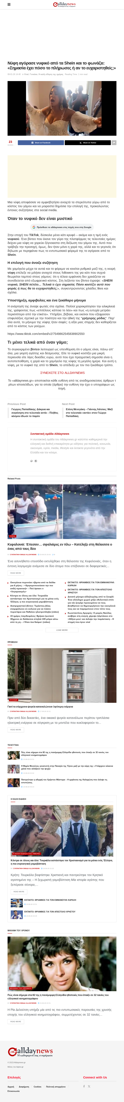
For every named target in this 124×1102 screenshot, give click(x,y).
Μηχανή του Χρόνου (20, 988)
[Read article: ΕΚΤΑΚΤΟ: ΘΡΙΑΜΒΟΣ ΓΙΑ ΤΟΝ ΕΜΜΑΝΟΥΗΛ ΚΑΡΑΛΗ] (17, 903)
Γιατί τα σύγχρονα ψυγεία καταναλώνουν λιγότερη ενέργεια (40, 706)
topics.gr (19, 1067)
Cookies (37, 1087)
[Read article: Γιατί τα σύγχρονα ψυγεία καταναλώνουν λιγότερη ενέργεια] (62, 675)
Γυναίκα (33, 74)
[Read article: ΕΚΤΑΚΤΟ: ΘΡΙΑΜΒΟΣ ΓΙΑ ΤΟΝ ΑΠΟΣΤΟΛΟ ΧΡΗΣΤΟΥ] (17, 914)
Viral (26, 74)
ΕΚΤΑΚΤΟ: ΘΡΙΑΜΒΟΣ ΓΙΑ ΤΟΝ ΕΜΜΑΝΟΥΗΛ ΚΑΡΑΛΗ (50, 900)
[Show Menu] (9, 4)
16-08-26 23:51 (31, 904)
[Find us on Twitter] (89, 1086)
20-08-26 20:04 (45, 554)
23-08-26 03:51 (45, 1003)
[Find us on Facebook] (84, 1086)
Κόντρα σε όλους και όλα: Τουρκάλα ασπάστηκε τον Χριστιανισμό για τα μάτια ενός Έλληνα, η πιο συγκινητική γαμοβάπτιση (34, 598)
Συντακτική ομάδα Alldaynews (49, 433)
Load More (62, 630)
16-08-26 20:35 (31, 916)
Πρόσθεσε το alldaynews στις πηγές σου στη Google (64, 227)
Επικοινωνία (14, 1091)
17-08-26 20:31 (45, 711)
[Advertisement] (62, 35)
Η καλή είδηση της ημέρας (51, 74)
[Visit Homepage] (64, 4)
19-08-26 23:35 (48, 868)
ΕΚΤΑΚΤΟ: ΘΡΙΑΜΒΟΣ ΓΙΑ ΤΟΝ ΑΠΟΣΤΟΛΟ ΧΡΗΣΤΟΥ (49, 912)
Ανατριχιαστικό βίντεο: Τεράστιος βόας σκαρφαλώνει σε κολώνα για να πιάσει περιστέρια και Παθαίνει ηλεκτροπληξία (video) (34, 609)
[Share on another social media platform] (114, 142)
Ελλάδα (13, 700)
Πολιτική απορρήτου (56, 1087)
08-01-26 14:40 (14, 74)
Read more (17, 573)
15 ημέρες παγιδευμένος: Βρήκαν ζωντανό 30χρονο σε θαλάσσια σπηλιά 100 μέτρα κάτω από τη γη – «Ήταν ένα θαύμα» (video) (34, 619)
